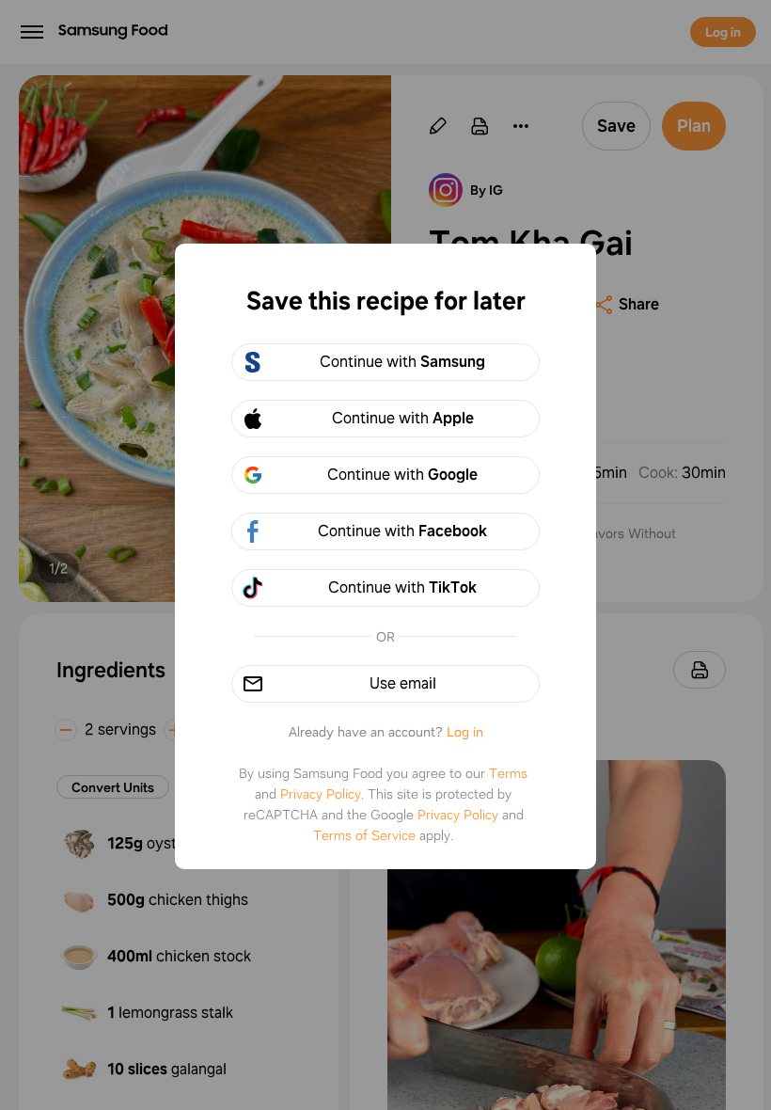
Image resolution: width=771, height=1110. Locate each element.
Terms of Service (364, 835)
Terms (508, 773)
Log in (465, 731)
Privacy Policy (320, 793)
